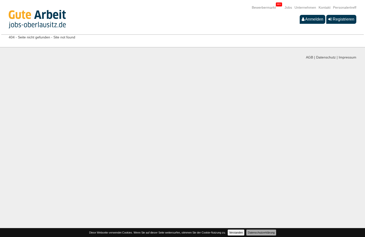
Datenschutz (326, 57)
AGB (309, 57)
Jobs (288, 7)
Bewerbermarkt (264, 7)
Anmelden (313, 19)
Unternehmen (305, 7)
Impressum (347, 57)
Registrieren (343, 19)
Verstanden (236, 232)
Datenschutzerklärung (261, 232)
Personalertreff (344, 7)
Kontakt (324, 7)
